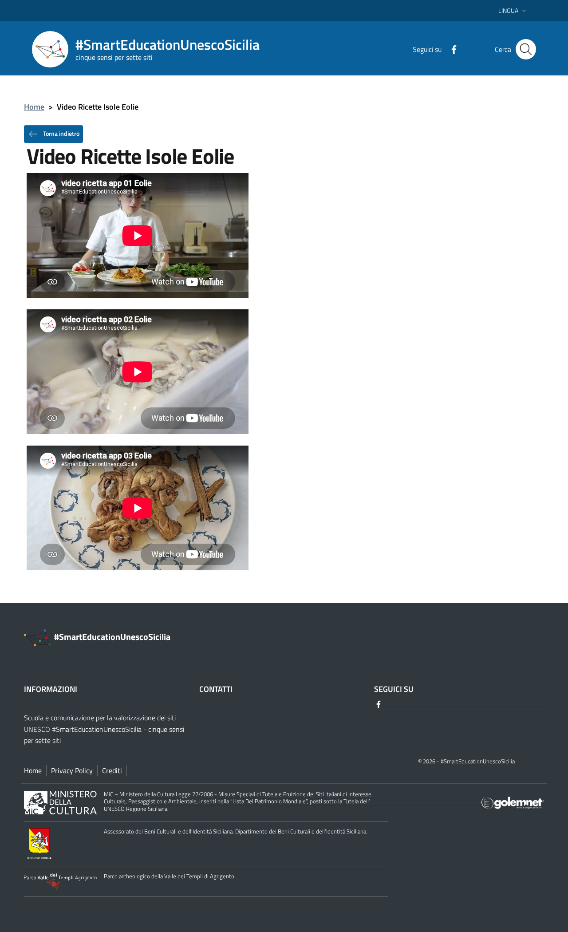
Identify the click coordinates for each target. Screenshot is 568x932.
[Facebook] (450, 48)
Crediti (112, 770)
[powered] (512, 802)
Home (34, 107)
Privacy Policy (72, 770)
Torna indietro (60, 133)
